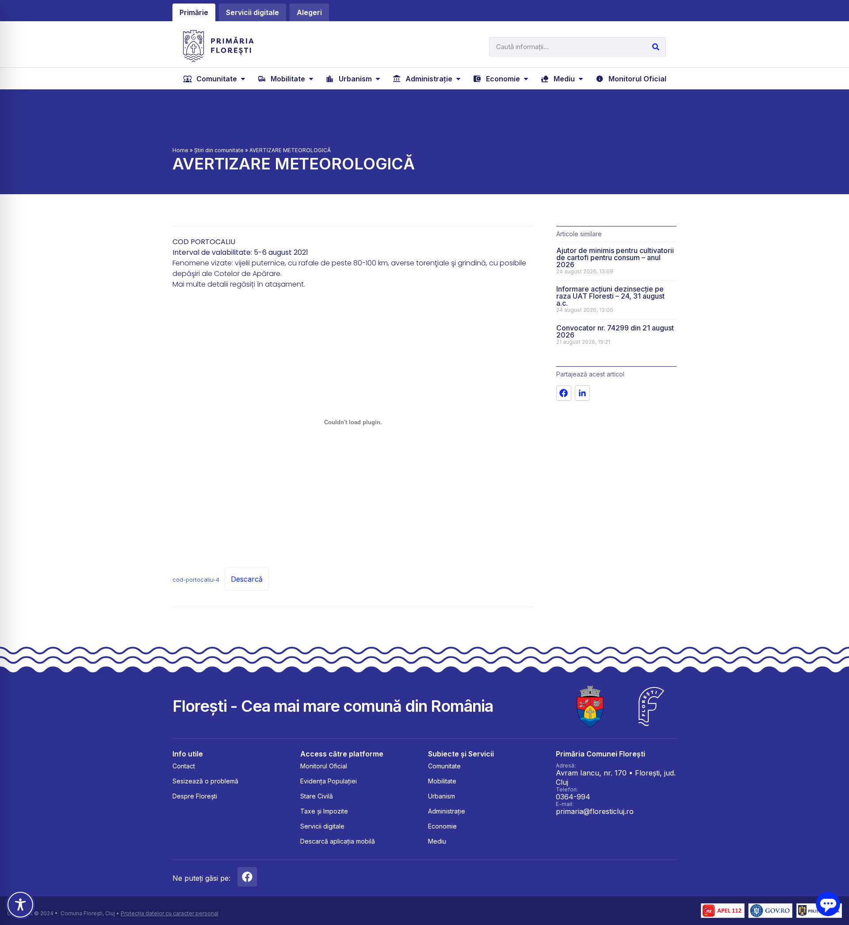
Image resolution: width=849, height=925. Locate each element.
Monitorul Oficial (323, 766)
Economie (442, 826)
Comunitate (444, 766)
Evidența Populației (328, 781)
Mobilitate (442, 781)
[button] (215, 79)
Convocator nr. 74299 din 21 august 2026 (615, 331)
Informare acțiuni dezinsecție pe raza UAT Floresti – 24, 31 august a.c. (610, 295)
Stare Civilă (316, 796)
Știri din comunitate (219, 150)
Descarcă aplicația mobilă (337, 841)
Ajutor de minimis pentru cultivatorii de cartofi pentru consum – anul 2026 (615, 257)
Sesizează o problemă (205, 781)
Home (180, 150)
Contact (183, 766)
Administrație (446, 811)
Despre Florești (194, 796)
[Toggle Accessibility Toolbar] (20, 904)
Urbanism (441, 796)
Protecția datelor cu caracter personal (169, 913)
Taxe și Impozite (324, 811)
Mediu (437, 841)
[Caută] (655, 47)
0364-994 (573, 796)
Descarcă (247, 579)
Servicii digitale (322, 826)
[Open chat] (828, 904)
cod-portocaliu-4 (195, 579)
